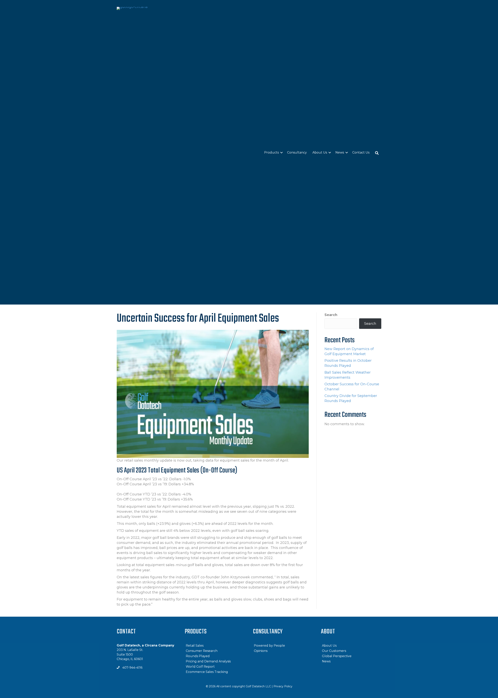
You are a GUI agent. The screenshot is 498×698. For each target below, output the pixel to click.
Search (330, 315)
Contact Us (360, 152)
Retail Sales (194, 645)
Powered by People (269, 645)
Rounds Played (198, 656)
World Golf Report (200, 666)
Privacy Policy (283, 686)
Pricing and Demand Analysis (208, 661)
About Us (319, 152)
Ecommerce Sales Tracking (207, 672)
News (339, 152)
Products (271, 152)
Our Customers (334, 651)
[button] (376, 152)
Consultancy (297, 152)
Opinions (260, 651)
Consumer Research (201, 651)
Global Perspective (337, 656)
